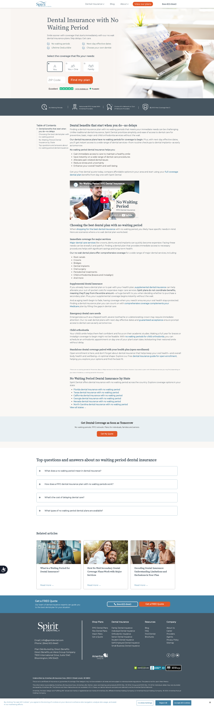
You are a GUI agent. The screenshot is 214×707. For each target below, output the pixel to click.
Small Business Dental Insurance (126, 646)
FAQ (147, 631)
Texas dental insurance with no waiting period (96, 392)
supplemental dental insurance (150, 287)
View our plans (143, 4)
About (123, 4)
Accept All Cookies (182, 703)
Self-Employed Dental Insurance (126, 643)
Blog (112, 4)
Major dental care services (82, 243)
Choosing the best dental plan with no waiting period (54, 135)
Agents (170, 637)
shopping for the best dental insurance (96, 229)
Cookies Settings (145, 703)
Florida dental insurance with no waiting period (97, 389)
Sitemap (170, 643)
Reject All (163, 703)
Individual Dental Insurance (123, 631)
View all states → (78, 407)
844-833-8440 (124, 604)
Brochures (149, 637)
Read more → (47, 585)
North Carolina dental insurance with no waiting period (101, 404)
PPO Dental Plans (100, 628)
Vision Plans (97, 634)
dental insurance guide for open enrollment (155, 356)
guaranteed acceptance (151, 320)
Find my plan (80, 79)
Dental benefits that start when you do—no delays (52, 130)
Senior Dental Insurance (122, 637)
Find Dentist (150, 634)
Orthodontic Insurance (121, 634)
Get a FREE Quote (46, 601)
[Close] (210, 702)
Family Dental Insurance (122, 628)
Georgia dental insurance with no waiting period (97, 398)
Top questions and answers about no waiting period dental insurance (53, 146)
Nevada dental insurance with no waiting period (97, 401)
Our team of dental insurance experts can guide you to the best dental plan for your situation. (57, 606)
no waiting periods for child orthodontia (144, 336)
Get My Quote (107, 434)
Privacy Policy (173, 640)
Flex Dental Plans (99, 631)
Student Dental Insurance (123, 640)
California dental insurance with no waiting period (98, 395)
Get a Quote (97, 637)
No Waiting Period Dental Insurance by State (50, 141)
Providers (171, 634)
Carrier (169, 631)
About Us (171, 628)
